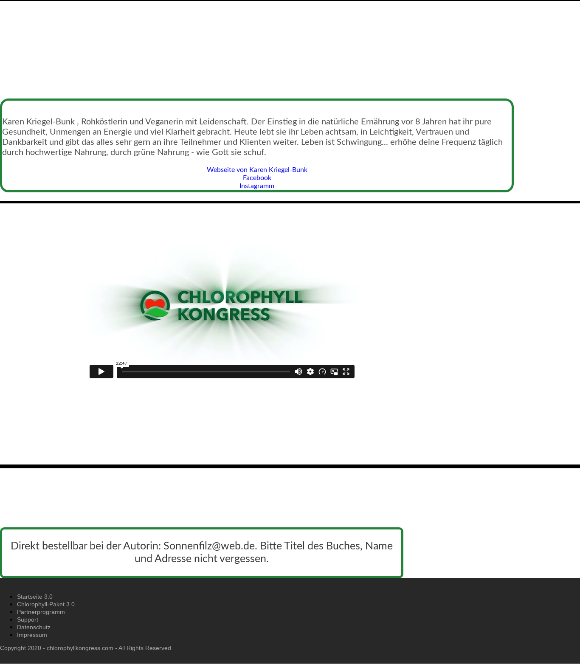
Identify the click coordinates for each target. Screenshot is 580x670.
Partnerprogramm (41, 611)
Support (27, 619)
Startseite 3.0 (35, 596)
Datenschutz (34, 627)
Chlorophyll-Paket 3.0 (46, 604)
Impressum (32, 634)
